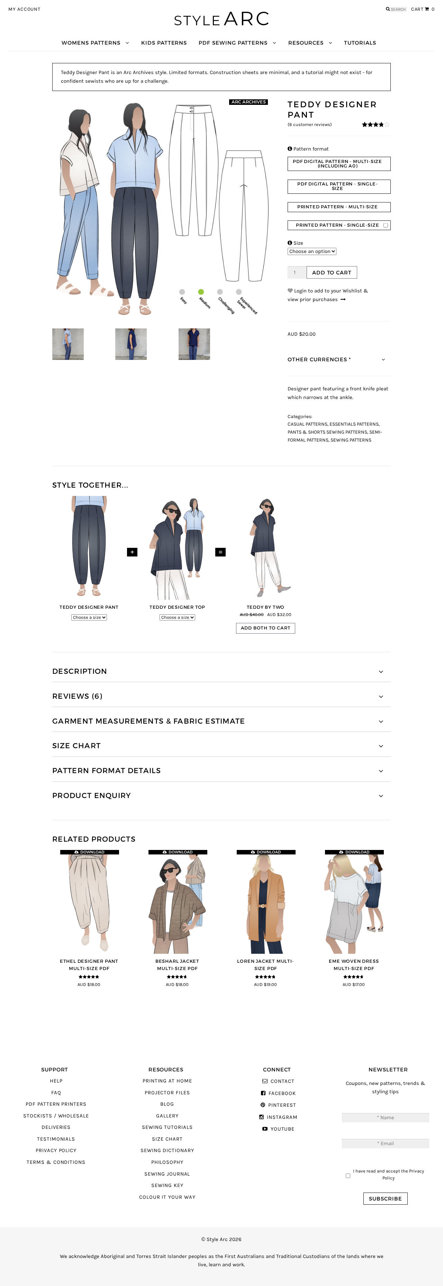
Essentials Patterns (354, 424)
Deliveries (56, 1127)
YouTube (283, 1129)
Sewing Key (167, 1185)
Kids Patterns (164, 42)
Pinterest (282, 1105)
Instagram (282, 1117)
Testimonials (56, 1139)
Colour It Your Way (167, 1197)
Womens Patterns (91, 42)
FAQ (56, 1093)
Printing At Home (167, 1081)
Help (56, 1081)
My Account (24, 9)
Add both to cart (266, 628)
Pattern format (308, 149)
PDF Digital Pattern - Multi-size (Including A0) (337, 164)
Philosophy (167, 1162)
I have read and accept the (388, 1174)
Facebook (282, 1093)
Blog (167, 1104)
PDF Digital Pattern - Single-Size (337, 186)
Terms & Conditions (56, 1162)
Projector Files (167, 1093)
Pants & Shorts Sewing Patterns (327, 432)
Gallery (167, 1116)
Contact (282, 1081)
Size (295, 243)
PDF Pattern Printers (56, 1104)
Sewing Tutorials (167, 1127)
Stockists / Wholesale (56, 1116)
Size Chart (167, 1139)
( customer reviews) (310, 124)
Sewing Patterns (351, 440)
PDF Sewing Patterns (233, 42)
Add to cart (332, 272)
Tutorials (360, 42)
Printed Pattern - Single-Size (337, 225)
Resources (305, 42)
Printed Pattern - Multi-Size (337, 206)
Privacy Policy (56, 1150)
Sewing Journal (167, 1174)
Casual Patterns (307, 424)
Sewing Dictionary (167, 1150)
